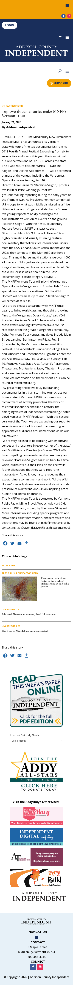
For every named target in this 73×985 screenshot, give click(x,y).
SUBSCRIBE (61, 83)
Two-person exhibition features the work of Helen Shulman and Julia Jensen (55, 582)
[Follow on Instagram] (69, 16)
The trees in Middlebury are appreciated (25, 631)
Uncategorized (12, 106)
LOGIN (9, 25)
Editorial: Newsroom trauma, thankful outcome (28, 614)
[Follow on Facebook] (63, 16)
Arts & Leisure (10, 573)
